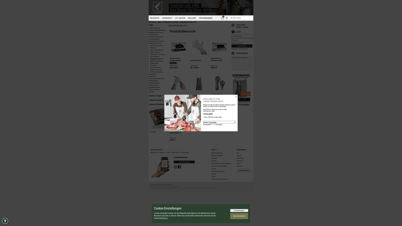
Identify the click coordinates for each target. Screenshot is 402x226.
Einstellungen (239, 210)
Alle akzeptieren (239, 216)
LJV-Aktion (180, 18)
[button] (5, 221)
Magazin (192, 18)
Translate (219, 125)
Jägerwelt (167, 18)
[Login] (226, 17)
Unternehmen (205, 18)
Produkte (154, 18)
